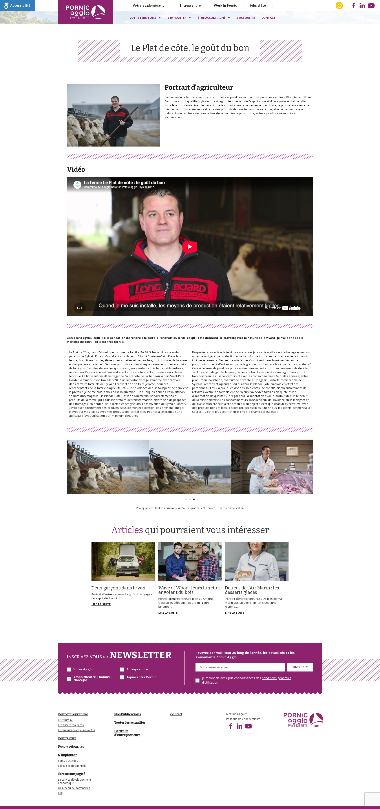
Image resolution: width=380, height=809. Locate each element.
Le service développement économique (74, 781)
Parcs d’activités (68, 761)
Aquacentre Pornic (141, 677)
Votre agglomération (149, 5)
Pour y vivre (67, 738)
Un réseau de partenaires (74, 788)
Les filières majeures (71, 725)
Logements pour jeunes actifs (76, 730)
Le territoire (65, 720)
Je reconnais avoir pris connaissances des (246, 680)
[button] (186, 499)
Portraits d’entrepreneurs (127, 733)
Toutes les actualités (129, 723)
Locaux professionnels (72, 766)
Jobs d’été (258, 5)
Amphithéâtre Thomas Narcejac (91, 678)
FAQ (60, 793)
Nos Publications (127, 714)
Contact (268, 18)
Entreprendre (190, 5)
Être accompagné (211, 18)
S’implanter (177, 18)
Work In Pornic (225, 5)
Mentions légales (236, 713)
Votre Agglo (83, 669)
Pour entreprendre (73, 714)
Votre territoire (143, 18)
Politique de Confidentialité (243, 719)
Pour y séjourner (71, 746)
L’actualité (246, 18)
